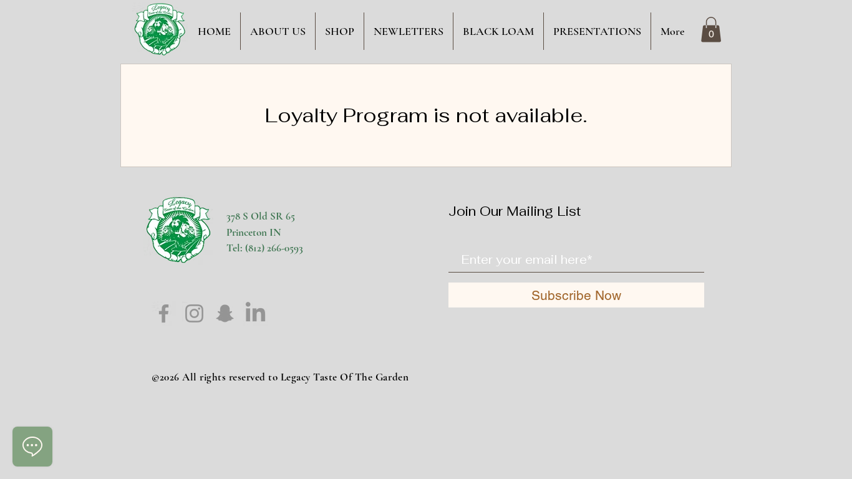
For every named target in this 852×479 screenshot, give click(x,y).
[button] (711, 29)
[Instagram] (194, 313)
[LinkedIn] (255, 313)
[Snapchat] (225, 313)
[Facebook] (164, 313)
